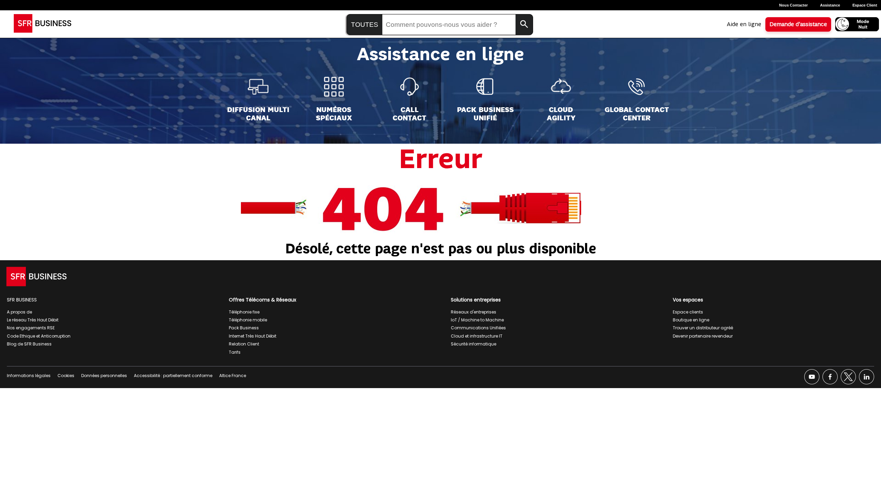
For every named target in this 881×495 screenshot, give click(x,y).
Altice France (232, 375)
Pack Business (244, 328)
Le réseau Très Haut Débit (33, 320)
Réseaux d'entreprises (473, 312)
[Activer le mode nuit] (857, 24)
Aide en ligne (744, 24)
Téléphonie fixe (244, 312)
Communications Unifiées (478, 328)
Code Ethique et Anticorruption (39, 336)
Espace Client (864, 5)
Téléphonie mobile (248, 320)
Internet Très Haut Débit (252, 336)
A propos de (19, 312)
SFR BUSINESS (22, 299)
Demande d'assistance (798, 24)
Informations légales (29, 375)
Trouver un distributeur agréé (703, 328)
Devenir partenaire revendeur (703, 336)
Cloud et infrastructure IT (476, 336)
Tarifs (235, 352)
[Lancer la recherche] (524, 24)
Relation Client (244, 344)
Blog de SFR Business (29, 344)
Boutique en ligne (691, 320)
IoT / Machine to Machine (477, 320)
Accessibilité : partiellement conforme (173, 375)
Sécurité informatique (473, 344)
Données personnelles (104, 375)
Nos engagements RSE (31, 328)
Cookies (65, 375)
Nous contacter (793, 5)
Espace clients (688, 312)
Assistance (830, 5)
